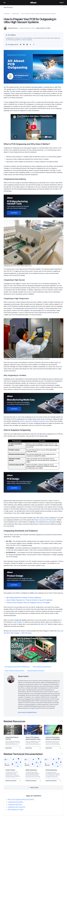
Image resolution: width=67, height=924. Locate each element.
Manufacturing (8, 7)
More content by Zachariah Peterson (27, 712)
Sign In (62, 2)
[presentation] (62, 721)
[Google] (30, 44)
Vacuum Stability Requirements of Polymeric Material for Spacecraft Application (29, 600)
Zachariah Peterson (13, 28)
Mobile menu (4, 3)
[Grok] (33, 44)
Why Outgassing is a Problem (15, 809)
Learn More (14, 213)
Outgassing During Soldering (15, 802)
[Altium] (33, 2)
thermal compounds (25, 421)
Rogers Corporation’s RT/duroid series (45, 520)
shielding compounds (39, 421)
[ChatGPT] (20, 44)
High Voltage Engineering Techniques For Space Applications (23, 597)
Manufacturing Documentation (36, 670)
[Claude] (27, 44)
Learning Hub (7, 13)
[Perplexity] (24, 44)
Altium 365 (44, 624)
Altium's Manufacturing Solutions (42, 666)
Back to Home (34, 787)
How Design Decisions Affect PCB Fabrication (17, 666)
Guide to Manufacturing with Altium (14, 670)
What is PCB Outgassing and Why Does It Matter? (21, 799)
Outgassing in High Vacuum (15, 804)
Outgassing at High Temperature (16, 807)
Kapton (16, 522)
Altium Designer (18, 622)
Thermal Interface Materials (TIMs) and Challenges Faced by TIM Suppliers (28, 602)
